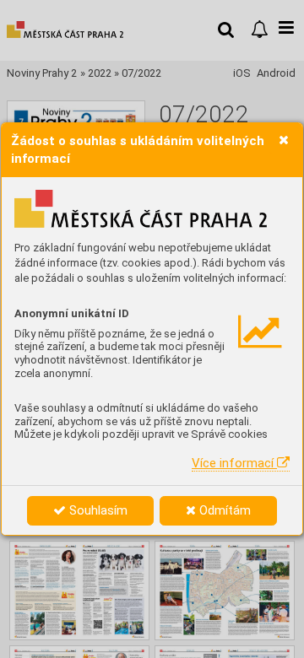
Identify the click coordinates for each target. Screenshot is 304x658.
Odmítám (223, 510)
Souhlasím (97, 510)
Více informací (234, 463)
